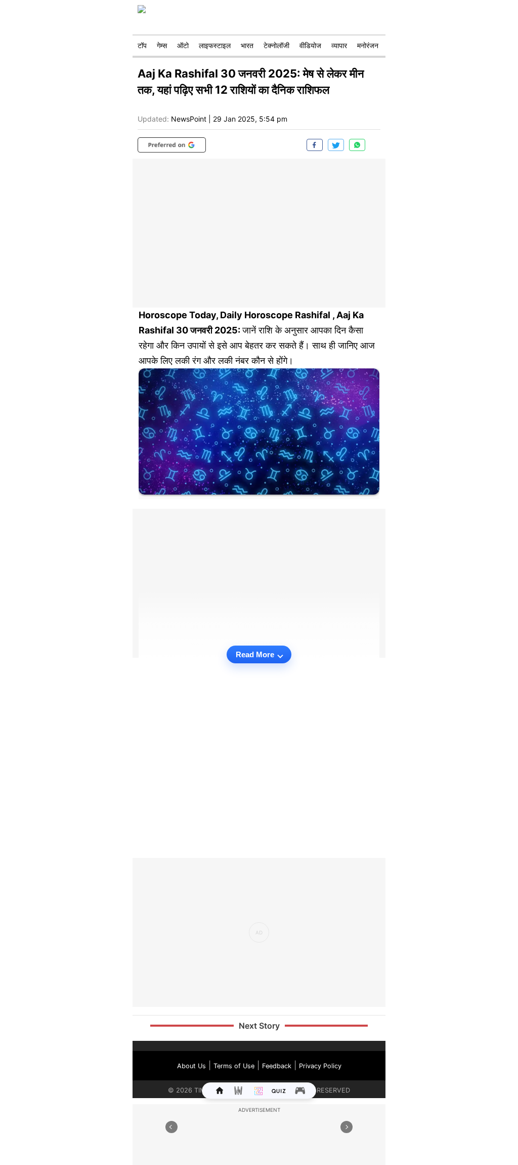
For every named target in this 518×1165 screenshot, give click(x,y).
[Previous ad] (171, 1127)
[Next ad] (346, 1127)
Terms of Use (233, 1066)
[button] (172, 145)
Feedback (276, 1066)
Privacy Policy (320, 1066)
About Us (191, 1066)
